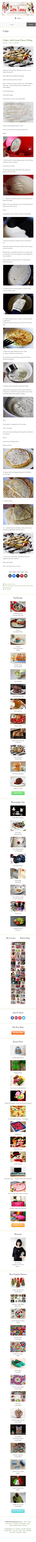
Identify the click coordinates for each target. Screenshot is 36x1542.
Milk (32, 585)
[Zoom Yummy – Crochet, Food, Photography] (18, 8)
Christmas (18, 1529)
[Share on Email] (25, 577)
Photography (22, 1523)
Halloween (28, 1530)
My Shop (24, 1525)
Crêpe (15, 585)
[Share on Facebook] (14, 577)
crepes (6, 584)
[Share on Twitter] (18, 577)
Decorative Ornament (26, 1529)
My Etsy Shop (18, 1032)
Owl (14, 1529)
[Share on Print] (10, 577)
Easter (24, 1530)
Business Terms (17, 1525)
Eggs (19, 585)
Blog (21, 1521)
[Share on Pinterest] (22, 577)
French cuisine (23, 585)
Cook (6, 585)
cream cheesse (11, 585)
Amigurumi (19, 1532)
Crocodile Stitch (7, 1530)
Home (28, 585)
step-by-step (9, 587)
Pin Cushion (12, 1532)
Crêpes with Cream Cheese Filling (17, 40)
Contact (29, 1521)
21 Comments (8, 589)
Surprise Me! (18, 1225)
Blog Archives (8, 1523)
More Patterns (18, 1511)
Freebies (24, 1532)
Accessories (15, 1530)
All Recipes (18, 793)
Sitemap (11, 1525)
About (25, 1521)
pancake (10, 584)
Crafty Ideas (16, 1523)
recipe (13, 584)
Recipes (28, 1523)
